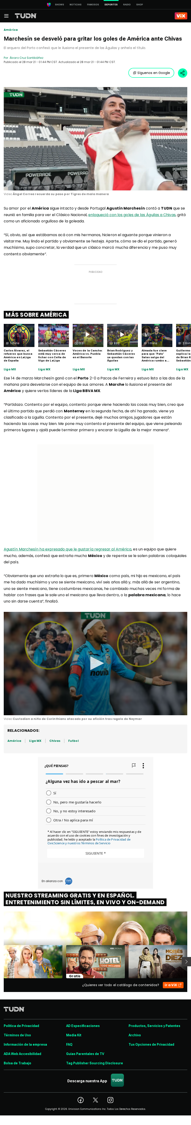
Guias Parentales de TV (85, 1054)
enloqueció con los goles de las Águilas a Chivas (132, 214)
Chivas (54, 741)
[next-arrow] (186, 961)
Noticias (76, 4)
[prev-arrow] (1, 962)
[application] (95, 138)
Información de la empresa (25, 1044)
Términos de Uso (17, 1035)
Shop (139, 4)
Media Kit (73, 1035)
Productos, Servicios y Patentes (154, 1026)
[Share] (182, 73)
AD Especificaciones (83, 1026)
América (11, 30)
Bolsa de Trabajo (17, 1063)
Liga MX (10, 369)
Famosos (93, 4)
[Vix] (181, 15)
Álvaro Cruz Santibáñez (26, 58)
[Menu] (6, 15)
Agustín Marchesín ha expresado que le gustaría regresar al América (67, 549)
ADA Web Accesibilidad (22, 1054)
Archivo (135, 1035)
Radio (127, 4)
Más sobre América (36, 315)
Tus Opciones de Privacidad (151, 1044)
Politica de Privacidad (21, 1026)
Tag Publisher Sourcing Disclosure (94, 1063)
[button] (95, 663)
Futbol (73, 741)
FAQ (69, 1044)
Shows (59, 4)
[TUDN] (26, 15)
